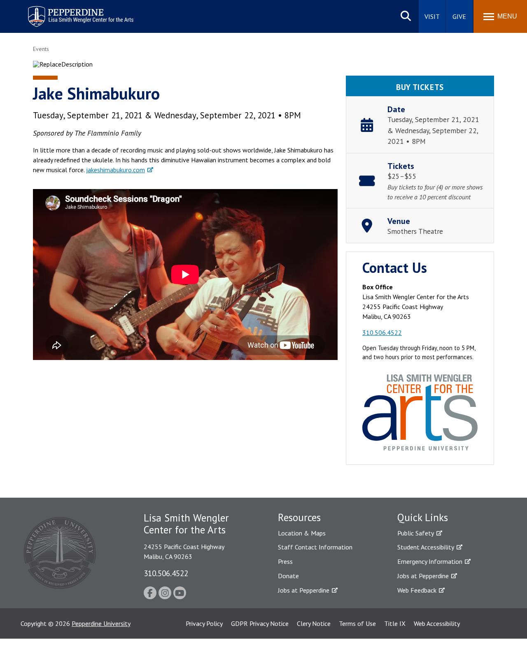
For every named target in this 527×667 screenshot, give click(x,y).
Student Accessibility (425, 547)
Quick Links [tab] (422, 517)
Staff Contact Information (315, 547)
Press (285, 561)
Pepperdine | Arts (49, 7)
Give (459, 16)
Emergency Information (429, 561)
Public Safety (415, 533)
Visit (432, 16)
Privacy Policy (204, 623)
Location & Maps (302, 533)
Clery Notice (314, 623)
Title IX (395, 623)
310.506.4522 (382, 332)
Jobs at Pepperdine (303, 590)
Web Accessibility (437, 623)
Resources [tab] (299, 517)
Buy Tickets (419, 87)
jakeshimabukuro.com (115, 170)
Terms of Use (357, 623)
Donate (288, 576)
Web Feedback (416, 590)
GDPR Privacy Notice (260, 623)
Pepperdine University (101, 623)
